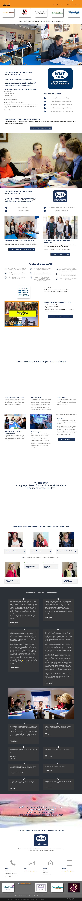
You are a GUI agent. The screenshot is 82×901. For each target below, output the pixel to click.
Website (64, 868)
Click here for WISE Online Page (41, 128)
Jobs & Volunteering (23, 895)
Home (54, 4)
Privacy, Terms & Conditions (39, 895)
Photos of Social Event (67, 439)
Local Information (69, 4)
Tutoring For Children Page (60, 254)
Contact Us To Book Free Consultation (22, 249)
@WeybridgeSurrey (42, 899)
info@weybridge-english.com (30, 871)
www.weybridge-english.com (68, 871)
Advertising (77, 4)
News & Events (60, 4)
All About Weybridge (24, 899)
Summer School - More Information (60, 317)
